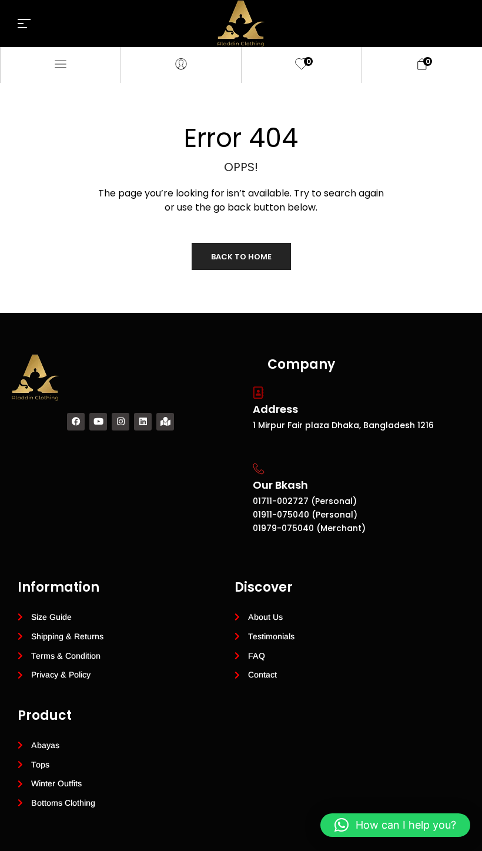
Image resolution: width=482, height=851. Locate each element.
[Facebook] (76, 421)
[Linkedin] (143, 421)
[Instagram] (120, 421)
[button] (395, 825)
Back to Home (241, 256)
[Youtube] (98, 421)
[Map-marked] (165, 421)
